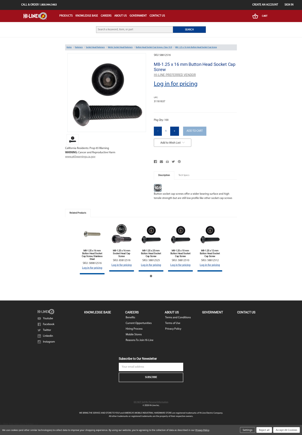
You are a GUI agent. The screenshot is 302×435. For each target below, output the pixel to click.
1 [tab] (151, 276)
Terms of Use (172, 323)
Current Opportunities (139, 323)
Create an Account (265, 4)
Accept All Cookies (286, 430)
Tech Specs (184, 175)
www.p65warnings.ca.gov (80, 156)
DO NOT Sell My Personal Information (151, 402)
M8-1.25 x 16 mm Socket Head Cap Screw (121, 253)
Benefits (130, 317)
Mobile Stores (134, 334)
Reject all (264, 430)
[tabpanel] (92, 247)
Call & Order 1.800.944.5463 (39, 4)
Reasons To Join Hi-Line (139, 340)
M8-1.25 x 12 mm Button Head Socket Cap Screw (210, 253)
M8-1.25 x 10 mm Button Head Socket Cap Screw (180, 253)
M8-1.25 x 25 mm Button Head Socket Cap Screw (151, 253)
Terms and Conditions (178, 317)
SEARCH (189, 29)
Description (164, 175)
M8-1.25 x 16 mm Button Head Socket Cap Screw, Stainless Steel (92, 254)
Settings (247, 430)
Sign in (289, 4)
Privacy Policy (173, 329)
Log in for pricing (176, 84)
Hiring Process (134, 329)
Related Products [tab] (78, 213)
